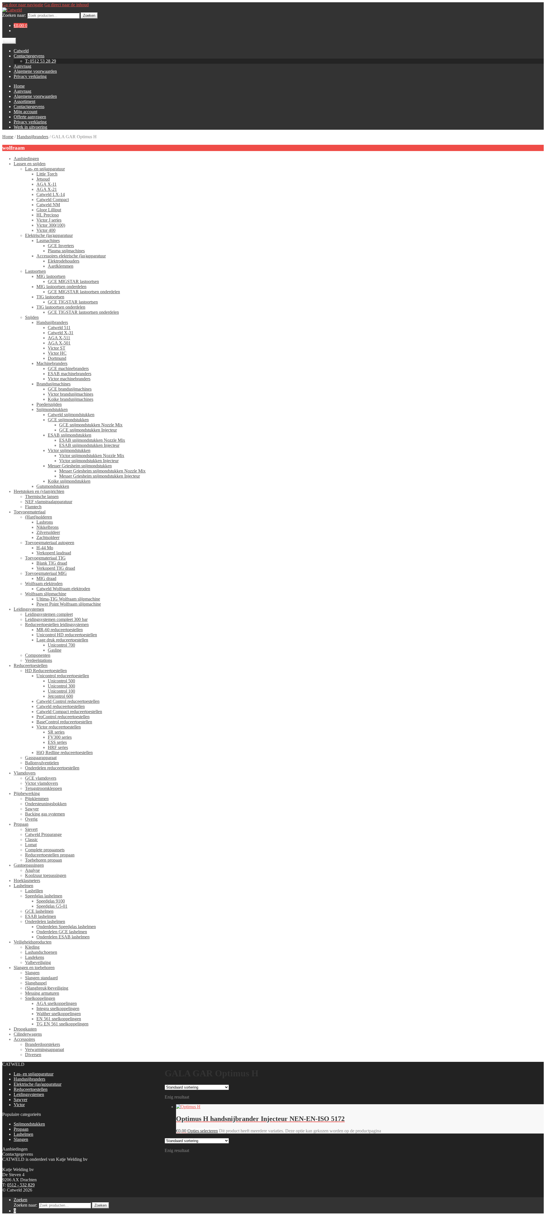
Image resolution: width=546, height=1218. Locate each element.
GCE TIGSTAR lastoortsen (73, 302)
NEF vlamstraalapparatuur (48, 501)
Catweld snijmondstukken (71, 414)
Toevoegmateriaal (30, 511)
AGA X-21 (46, 189)
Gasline (54, 650)
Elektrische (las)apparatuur (49, 235)
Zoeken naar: (14, 15)
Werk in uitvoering (30, 127)
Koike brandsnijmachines (70, 399)
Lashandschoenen (41, 952)
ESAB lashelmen (40, 916)
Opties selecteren (202, 1130)
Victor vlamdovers (41, 783)
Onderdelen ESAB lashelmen (63, 936)
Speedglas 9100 (50, 901)
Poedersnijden (49, 404)
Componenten (37, 655)
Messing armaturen (42, 993)
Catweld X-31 (60, 332)
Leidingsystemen (29, 609)
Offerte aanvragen (30, 116)
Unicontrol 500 (61, 680)
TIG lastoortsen (50, 296)
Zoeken (89, 15)
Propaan (21, 824)
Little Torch (46, 174)
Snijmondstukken (52, 409)
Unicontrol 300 (61, 686)
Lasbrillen (34, 890)
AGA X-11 (46, 184)
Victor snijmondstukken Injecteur (89, 460)
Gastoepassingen (29, 865)
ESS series (57, 742)
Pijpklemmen (37, 798)
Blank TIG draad (51, 563)
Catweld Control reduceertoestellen (68, 701)
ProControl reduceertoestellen (63, 716)
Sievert (31, 829)
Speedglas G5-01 (51, 906)
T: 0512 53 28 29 (40, 61)
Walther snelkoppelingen (58, 1013)
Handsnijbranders (32, 136)
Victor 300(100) (50, 225)
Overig (31, 819)
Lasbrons (44, 522)
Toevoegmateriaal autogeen (49, 542)
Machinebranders (51, 363)
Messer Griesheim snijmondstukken (80, 465)
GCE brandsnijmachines (70, 389)
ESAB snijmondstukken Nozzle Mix (92, 440)
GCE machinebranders (68, 368)
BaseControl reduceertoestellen (64, 721)
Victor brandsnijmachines (70, 394)
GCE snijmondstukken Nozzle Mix (91, 424)
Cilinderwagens (28, 1034)
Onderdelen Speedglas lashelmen (66, 926)
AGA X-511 (59, 337)
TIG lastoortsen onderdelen (60, 307)
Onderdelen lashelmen (45, 921)
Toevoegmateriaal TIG (45, 558)
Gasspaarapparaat (41, 757)
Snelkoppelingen (40, 998)
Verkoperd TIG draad (55, 568)
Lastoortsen (35, 271)
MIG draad (46, 578)
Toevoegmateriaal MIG (46, 573)
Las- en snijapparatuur (45, 168)
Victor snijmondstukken (69, 450)
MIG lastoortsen (50, 276)
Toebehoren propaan (43, 860)
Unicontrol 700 (61, 645)
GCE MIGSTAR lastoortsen (73, 281)
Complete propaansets (45, 849)
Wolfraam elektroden (44, 583)
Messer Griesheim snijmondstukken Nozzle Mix (102, 470)
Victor (19, 1104)
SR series (56, 732)
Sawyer (32, 808)
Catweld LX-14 (50, 194)
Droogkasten (25, 1029)
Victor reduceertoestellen (58, 726)
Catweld (21, 50)
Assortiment (24, 101)
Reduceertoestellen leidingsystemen (57, 624)
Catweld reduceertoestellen (60, 706)
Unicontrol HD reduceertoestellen (66, 634)
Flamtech (33, 506)
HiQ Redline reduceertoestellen (64, 752)
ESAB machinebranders (69, 373)
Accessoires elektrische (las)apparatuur (71, 255)
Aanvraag (22, 66)
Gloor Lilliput (48, 209)
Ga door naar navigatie (22, 4)
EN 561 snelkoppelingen (58, 1018)
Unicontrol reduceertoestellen (62, 675)
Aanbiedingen (26, 158)
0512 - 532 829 (21, 1184)
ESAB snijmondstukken (69, 435)
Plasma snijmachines (66, 250)
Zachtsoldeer (47, 537)
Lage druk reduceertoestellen (62, 639)
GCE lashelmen (39, 911)
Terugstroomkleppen (43, 788)
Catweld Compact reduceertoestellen (69, 711)
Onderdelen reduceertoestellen (52, 767)
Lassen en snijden (30, 163)
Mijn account (25, 111)
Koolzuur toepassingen (45, 875)
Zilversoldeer (48, 532)
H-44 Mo (44, 547)
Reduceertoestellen (30, 665)
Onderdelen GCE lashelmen (61, 931)
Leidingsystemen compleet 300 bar (56, 619)
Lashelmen (23, 885)
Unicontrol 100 (61, 691)
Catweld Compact (52, 199)
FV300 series (60, 737)
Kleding (32, 947)
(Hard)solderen (38, 517)
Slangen (32, 972)
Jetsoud (43, 179)
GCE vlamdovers (40, 778)
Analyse (32, 870)
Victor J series (48, 220)
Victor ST (56, 348)
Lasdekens (34, 957)
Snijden (32, 317)
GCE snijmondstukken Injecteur (88, 430)
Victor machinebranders (69, 378)
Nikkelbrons (47, 527)
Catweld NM (48, 204)
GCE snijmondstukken (68, 419)
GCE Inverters (61, 245)
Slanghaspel (36, 982)
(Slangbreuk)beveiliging (46, 988)
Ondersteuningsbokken (46, 803)
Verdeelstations (38, 660)
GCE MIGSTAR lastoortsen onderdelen (84, 291)
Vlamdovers (25, 773)
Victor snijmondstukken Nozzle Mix (91, 455)
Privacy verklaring (30, 76)
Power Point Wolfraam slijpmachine (68, 604)
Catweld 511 (59, 327)
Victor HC (57, 353)
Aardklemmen (60, 266)
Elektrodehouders (63, 261)
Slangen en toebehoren (34, 967)
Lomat (31, 844)
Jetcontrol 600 (60, 696)
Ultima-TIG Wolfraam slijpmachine (68, 598)
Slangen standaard (41, 977)
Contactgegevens (29, 55)
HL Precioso (47, 214)
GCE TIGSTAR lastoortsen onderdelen (83, 312)
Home (19, 86)
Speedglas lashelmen (43, 895)
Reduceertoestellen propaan (50, 854)
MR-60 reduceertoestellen (59, 629)
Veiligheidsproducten (32, 942)
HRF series (58, 747)
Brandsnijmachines (53, 383)
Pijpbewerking (27, 793)
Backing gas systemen (45, 814)
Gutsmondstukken (52, 486)
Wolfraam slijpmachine (45, 593)
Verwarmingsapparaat (44, 1049)
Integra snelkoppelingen (57, 1008)
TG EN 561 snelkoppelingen (62, 1023)
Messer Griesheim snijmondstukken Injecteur (99, 476)
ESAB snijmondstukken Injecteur (89, 445)
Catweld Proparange (43, 834)
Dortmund (57, 358)
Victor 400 (45, 230)
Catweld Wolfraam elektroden (63, 588)
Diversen (33, 1054)
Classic (31, 839)
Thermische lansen (42, 496)
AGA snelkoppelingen (56, 1003)
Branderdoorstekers (42, 1044)
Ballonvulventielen (42, 762)
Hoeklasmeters (27, 880)
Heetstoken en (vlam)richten (39, 491)
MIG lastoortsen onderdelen (61, 286)
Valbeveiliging (38, 962)
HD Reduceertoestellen (46, 670)
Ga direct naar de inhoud (66, 4)
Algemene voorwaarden (35, 71)
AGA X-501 (59, 342)
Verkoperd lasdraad (53, 552)
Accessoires (24, 1039)
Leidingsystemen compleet (49, 614)
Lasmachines (48, 240)
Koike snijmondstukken (69, 481)
